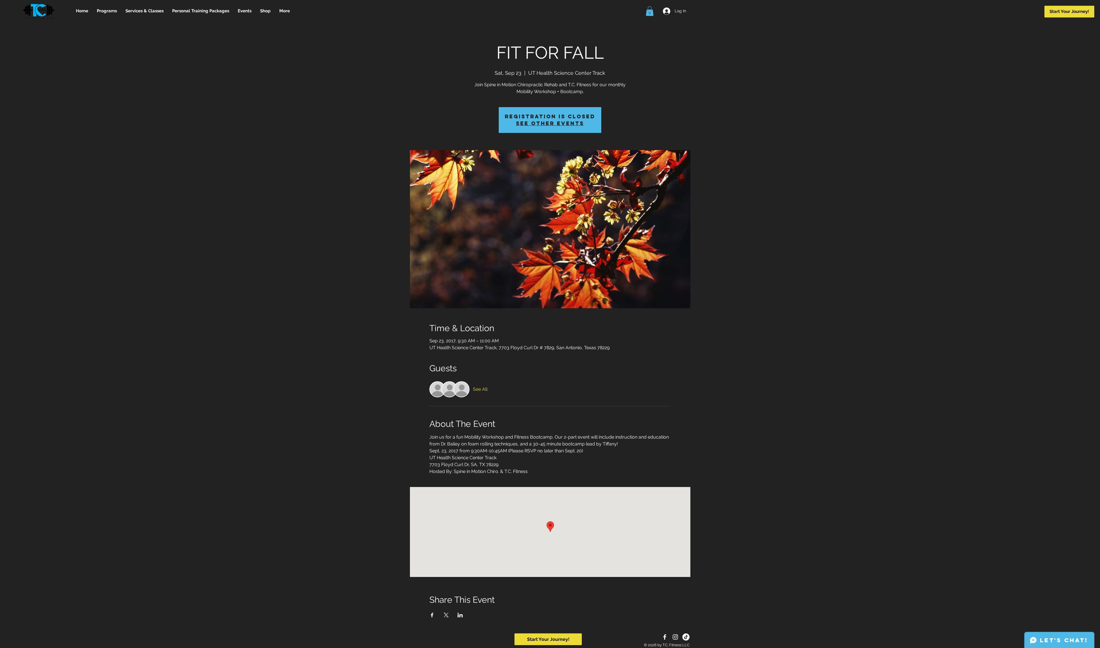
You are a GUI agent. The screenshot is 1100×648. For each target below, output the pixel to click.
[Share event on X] (446, 615)
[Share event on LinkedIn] (460, 615)
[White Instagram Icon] (675, 637)
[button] (650, 11)
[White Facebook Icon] (664, 637)
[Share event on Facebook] (432, 615)
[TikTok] (686, 637)
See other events (550, 123)
